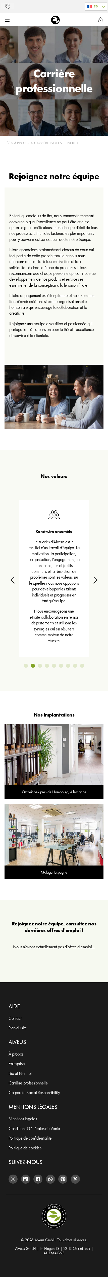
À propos (22, 142)
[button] (96, 7)
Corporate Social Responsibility (34, 1092)
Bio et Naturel (20, 1073)
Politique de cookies (25, 1148)
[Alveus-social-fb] (37, 1179)
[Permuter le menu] (7, 19)
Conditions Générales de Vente (34, 1128)
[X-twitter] (75, 1179)
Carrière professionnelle (28, 1083)
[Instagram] (13, 1179)
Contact (15, 1018)
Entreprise (17, 1063)
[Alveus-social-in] (25, 1179)
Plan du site (18, 1028)
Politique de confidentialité (30, 1138)
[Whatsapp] (50, 1179)
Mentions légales (23, 1118)
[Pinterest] (62, 1179)
